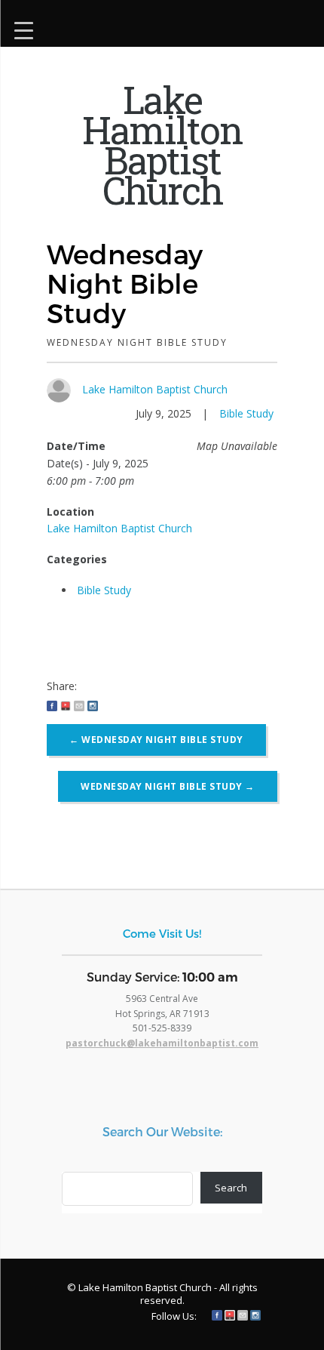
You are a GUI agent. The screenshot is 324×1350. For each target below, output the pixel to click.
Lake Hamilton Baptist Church (155, 389)
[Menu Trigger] (23, 28)
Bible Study (246, 413)
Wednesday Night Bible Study (156, 739)
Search (231, 1187)
